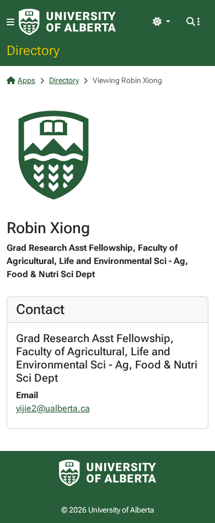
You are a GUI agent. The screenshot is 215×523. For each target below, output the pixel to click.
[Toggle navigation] (10, 22)
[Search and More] (193, 22)
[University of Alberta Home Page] (67, 22)
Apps (26, 80)
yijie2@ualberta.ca (53, 408)
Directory (33, 50)
